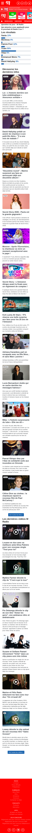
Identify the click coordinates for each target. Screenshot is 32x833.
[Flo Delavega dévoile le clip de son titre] (16, 600)
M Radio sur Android (16, 814)
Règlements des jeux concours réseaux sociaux (16, 819)
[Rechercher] (25, 3)
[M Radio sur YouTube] (18, 830)
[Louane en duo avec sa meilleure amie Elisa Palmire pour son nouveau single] (16, 532)
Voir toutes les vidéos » (16, 752)
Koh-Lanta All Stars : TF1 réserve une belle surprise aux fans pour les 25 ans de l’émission (15, 318)
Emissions (18, 21)
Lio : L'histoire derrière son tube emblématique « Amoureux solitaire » (15, 95)
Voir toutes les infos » (16, 515)
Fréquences (16, 787)
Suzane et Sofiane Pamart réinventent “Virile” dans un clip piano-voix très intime (15, 653)
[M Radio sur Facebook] (9, 830)
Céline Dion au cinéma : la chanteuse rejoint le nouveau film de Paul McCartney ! (14, 496)
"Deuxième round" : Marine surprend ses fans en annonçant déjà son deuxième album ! (15, 174)
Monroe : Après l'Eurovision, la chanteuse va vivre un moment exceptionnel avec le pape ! (15, 250)
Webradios (8, 21)
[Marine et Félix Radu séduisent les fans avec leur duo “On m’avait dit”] (16, 681)
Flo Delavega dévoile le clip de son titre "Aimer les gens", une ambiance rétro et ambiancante (16, 613)
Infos (16, 794)
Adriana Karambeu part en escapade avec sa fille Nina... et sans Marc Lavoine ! (15, 354)
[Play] (2, 9)
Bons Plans (16, 792)
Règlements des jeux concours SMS (16, 821)
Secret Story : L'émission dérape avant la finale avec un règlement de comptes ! (15, 284)
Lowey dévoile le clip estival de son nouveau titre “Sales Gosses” (15, 731)
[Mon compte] (29, 3)
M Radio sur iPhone (16, 812)
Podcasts (16, 805)
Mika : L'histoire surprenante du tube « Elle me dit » (15, 421)
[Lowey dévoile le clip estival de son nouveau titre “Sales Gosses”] (16, 718)
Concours (16, 798)
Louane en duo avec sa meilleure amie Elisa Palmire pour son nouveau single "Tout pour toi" (15, 546)
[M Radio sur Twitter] (13, 830)
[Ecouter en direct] (22, 3)
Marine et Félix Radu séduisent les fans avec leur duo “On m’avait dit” (15, 694)
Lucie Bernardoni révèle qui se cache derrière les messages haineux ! (15, 385)
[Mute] (31, 9)
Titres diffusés (16, 785)
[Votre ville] (18, 3)
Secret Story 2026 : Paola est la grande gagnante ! (15, 213)
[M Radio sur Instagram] (22, 830)
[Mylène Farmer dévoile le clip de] (16, 567)
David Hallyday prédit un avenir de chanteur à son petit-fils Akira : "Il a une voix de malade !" (14, 135)
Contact (16, 783)
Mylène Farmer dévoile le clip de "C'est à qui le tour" (15, 579)
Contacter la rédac (16, 800)
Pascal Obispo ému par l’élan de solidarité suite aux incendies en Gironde (15, 460)
